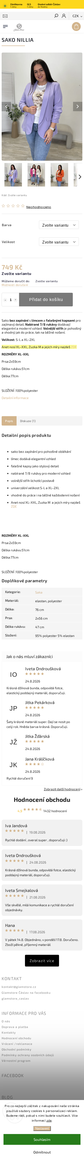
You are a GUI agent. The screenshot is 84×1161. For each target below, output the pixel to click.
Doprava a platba (15, 1027)
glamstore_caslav (15, 998)
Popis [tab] (9, 421)
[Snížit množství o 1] (5, 300)
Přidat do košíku (46, 299)
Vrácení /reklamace (17, 1044)
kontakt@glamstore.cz (19, 987)
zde (49, 1120)
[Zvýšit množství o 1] (16, 300)
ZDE (74, 347)
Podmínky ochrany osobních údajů (28, 1055)
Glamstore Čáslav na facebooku (26, 992)
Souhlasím (42, 1139)
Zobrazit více (42, 960)
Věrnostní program (16, 1060)
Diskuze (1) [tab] (28, 421)
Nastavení (42, 1128)
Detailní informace (15, 398)
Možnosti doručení (15, 285)
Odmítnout (42, 1152)
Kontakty (9, 1032)
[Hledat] (56, 16)
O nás (6, 1021)
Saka (38, 592)
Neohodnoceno (38, 207)
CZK (76, 16)
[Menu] (5, 25)
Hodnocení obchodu (42, 799)
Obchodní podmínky (17, 1049)
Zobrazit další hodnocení (62, 789)
